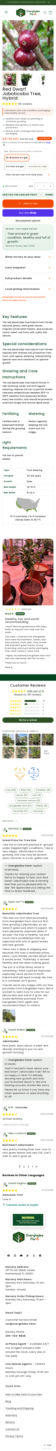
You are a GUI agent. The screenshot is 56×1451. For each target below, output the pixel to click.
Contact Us (12, 1429)
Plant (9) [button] (26, 790)
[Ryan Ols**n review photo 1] (8, 1015)
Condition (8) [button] (43, 790)
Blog (8, 1401)
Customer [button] (38, 811)
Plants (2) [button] (42, 805)
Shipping (7, 297)
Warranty (11, 1415)
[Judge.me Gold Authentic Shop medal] (20, 772)
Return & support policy (14, 300)
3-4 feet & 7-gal (38, 167)
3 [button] (28, 1166)
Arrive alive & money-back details (28, 297)
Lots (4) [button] (36, 795)
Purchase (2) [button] (20, 811)
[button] (6, 12)
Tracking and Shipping (19, 1408)
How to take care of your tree (23, 1394)
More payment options (28, 220)
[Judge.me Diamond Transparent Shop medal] (33, 772)
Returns (10, 1422)
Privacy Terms (14, 1436)
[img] (9, 835)
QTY (31, 186)
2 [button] (24, 1166)
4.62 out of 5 (35, 691)
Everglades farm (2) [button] (21, 805)
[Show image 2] (26, 79)
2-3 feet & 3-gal (15, 166)
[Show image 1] (9, 79)
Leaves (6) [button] (21, 795)
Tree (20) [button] (11, 790)
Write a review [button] (28, 720)
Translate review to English (22, 1204)
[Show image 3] (43, 79)
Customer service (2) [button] (28, 800)
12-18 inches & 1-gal (17, 157)
